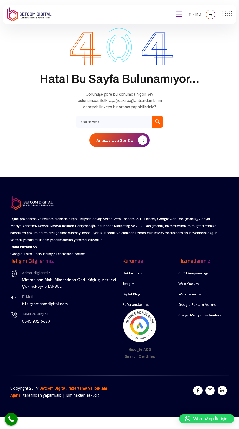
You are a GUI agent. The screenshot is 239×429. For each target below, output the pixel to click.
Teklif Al (196, 14)
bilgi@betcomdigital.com (45, 303)
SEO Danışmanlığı (193, 273)
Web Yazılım (188, 283)
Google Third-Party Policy (31, 253)
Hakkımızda (132, 273)
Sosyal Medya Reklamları (199, 315)
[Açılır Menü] (179, 14)
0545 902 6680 (36, 321)
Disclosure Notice (70, 253)
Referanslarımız (136, 304)
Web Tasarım (189, 294)
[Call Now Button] (11, 419)
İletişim (128, 283)
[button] (206, 418)
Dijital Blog (131, 294)
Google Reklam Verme (197, 304)
